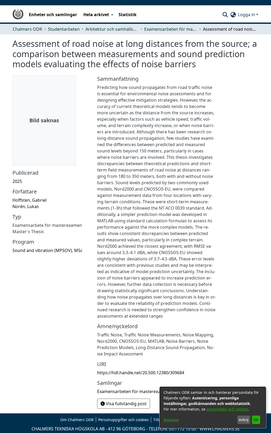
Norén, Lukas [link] (25, 206)
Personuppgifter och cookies (123, 419)
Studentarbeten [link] (64, 29)
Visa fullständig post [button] (126, 404)
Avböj (244, 419)
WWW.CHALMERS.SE (220, 429)
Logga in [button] (247, 14)
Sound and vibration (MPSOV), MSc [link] (47, 250)
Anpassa (171, 419)
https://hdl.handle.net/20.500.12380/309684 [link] (140, 373)
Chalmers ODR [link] (27, 29)
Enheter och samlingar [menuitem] (53, 14)
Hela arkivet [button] (96, 14)
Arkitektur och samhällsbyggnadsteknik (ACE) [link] (111, 29)
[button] (225, 14)
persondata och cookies (227, 409)
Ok (256, 419)
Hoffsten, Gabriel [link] (29, 200)
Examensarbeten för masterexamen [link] (170, 29)
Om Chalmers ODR (77, 419)
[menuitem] (97, 14)
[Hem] (18, 14)
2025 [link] (17, 181)
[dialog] (213, 407)
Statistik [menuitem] (128, 14)
